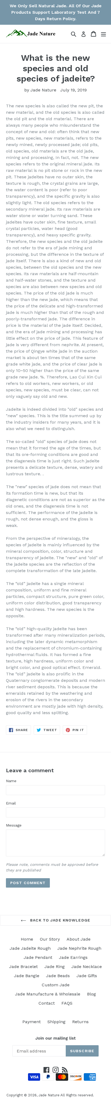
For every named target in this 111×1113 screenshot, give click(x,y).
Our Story (50, 939)
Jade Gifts (87, 975)
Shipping (56, 1021)
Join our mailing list (55, 1038)
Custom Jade (56, 984)
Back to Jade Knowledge (59, 920)
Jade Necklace (86, 966)
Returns (80, 1021)
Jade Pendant (38, 957)
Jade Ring (54, 966)
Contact (47, 1003)
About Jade (79, 939)
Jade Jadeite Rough (30, 948)
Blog (91, 994)
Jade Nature (49, 1095)
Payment (31, 1021)
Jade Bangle (26, 975)
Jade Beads (58, 975)
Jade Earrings (73, 957)
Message (14, 825)
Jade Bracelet (23, 966)
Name (11, 781)
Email (11, 803)
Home (27, 939)
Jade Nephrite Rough (79, 948)
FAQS (66, 1003)
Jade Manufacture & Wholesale (47, 994)
